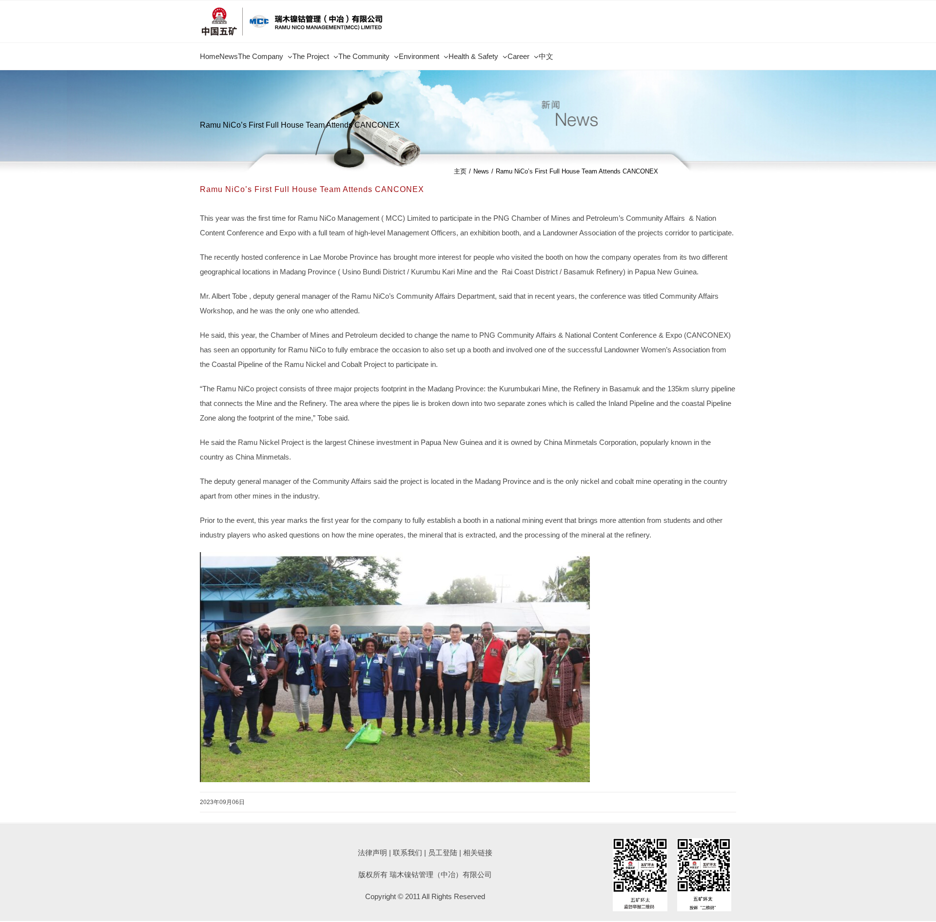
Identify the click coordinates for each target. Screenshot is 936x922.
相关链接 (477, 852)
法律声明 (372, 852)
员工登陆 (442, 852)
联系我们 (407, 852)
